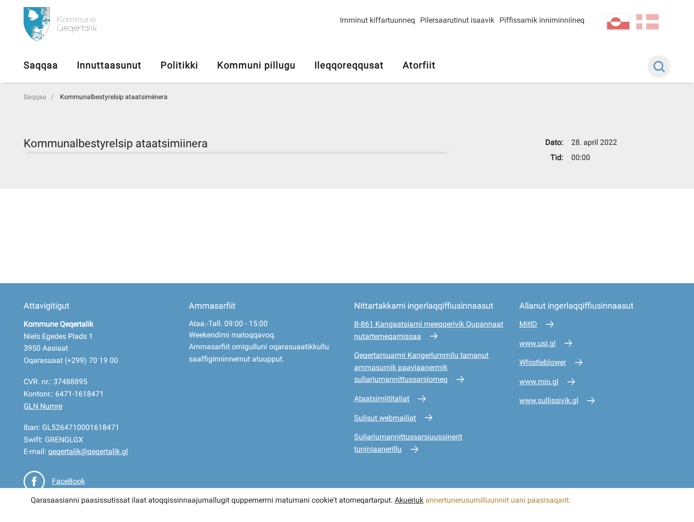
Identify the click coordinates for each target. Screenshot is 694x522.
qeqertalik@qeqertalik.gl (88, 451)
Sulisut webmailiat (385, 417)
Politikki (179, 65)
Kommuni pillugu (256, 65)
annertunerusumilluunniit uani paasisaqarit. (499, 500)
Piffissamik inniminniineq (541, 20)
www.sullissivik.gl (548, 400)
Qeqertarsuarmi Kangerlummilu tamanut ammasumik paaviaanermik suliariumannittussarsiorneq (421, 367)
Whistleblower (542, 362)
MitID (528, 324)
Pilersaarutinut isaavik (457, 20)
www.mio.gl (539, 381)
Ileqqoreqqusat (349, 65)
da (647, 21)
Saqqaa (41, 65)
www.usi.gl (537, 343)
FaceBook (68, 481)
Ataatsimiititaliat (381, 398)
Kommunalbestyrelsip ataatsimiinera (114, 97)
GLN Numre (43, 406)
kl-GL (618, 21)
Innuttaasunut (109, 65)
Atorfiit (419, 65)
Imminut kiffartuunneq (377, 20)
